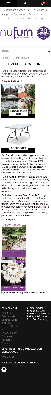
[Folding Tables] (18, 135)
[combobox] (25, 51)
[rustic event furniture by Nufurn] (14, 239)
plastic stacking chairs (22, 155)
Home (4, 58)
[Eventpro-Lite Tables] (13, 273)
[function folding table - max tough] (23, 292)
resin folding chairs (25, 176)
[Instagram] (4, 369)
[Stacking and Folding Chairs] (18, 101)
